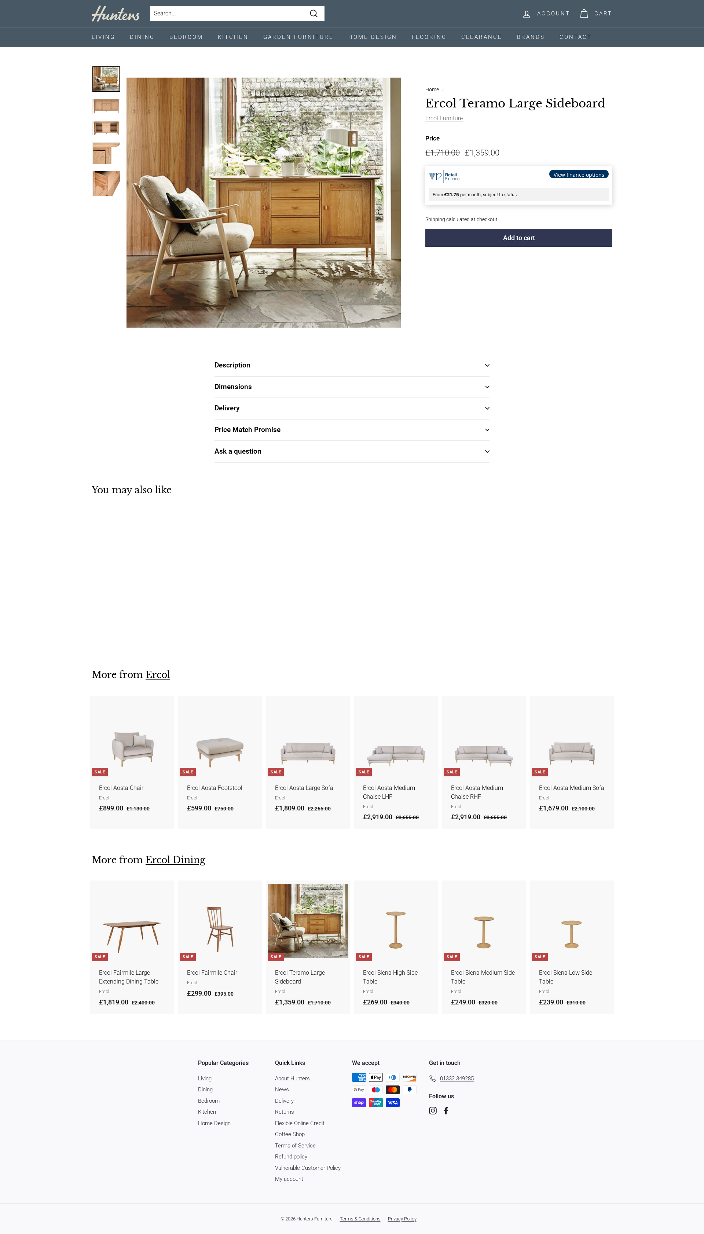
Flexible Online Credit (299, 1123)
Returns (284, 1112)
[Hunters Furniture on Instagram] (433, 1110)
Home (432, 89)
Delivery (284, 1101)
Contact (576, 37)
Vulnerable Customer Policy (308, 1168)
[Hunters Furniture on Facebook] (446, 1110)
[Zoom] (263, 203)
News (282, 1089)
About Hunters (292, 1078)
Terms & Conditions (360, 1219)
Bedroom (186, 37)
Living (103, 37)
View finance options (579, 175)
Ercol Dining (175, 860)
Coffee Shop (290, 1134)
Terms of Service (295, 1145)
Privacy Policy (402, 1219)
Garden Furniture (298, 37)
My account (289, 1179)
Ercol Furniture (444, 118)
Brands (531, 37)
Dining (142, 37)
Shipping (435, 220)
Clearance (481, 37)
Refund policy (291, 1156)
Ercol (158, 675)
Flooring (429, 37)
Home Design (372, 37)
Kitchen (233, 37)
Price (432, 138)
